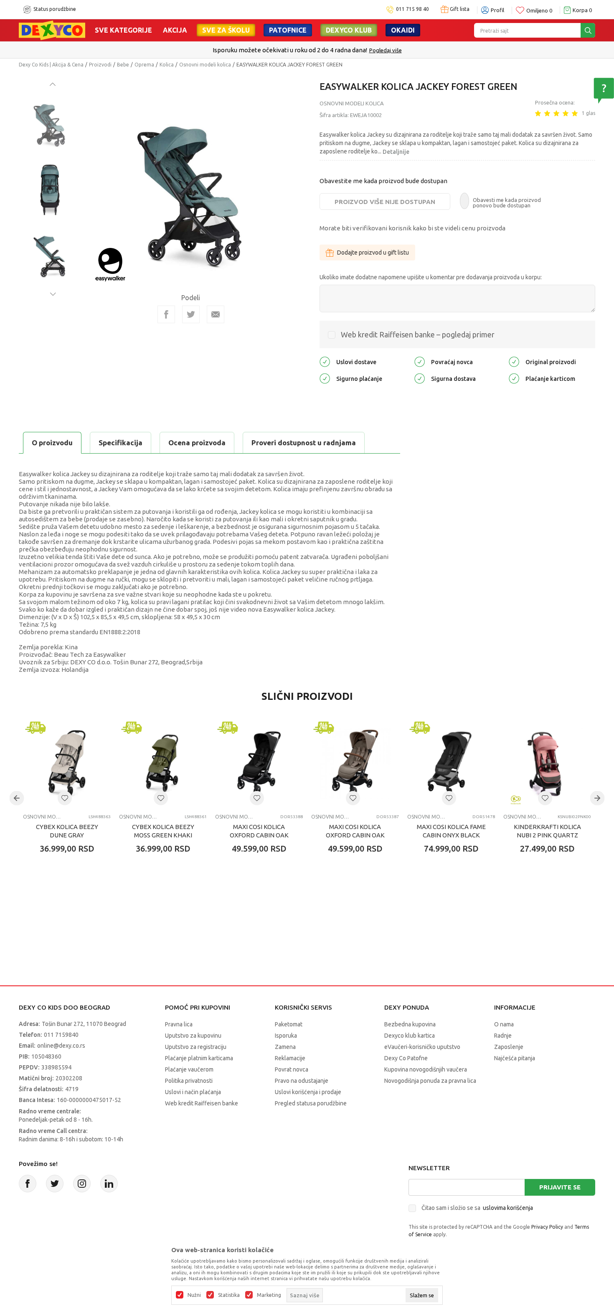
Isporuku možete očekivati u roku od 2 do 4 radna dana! (290, 50)
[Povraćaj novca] (419, 361)
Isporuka (286, 1035)
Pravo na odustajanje (301, 1080)
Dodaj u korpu (71, 897)
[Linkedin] (109, 1183)
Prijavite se (560, 1187)
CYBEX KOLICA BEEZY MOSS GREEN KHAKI (163, 831)
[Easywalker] (110, 264)
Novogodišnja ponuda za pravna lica (430, 1080)
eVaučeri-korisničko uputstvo (422, 1047)
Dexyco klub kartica (409, 1035)
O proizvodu (52, 443)
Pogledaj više (385, 50)
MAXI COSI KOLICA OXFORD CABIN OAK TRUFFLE (355, 835)
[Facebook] (166, 314)
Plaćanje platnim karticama (199, 1058)
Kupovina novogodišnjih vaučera (425, 1069)
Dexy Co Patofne (406, 1058)
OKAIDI (403, 30)
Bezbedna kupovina (410, 1024)
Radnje (503, 1035)
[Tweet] (191, 314)
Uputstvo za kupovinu (193, 1035)
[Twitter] (54, 1183)
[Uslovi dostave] (325, 361)
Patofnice (288, 30)
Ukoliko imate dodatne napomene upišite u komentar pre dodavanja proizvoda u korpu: (431, 277)
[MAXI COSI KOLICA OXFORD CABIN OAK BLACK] (258, 763)
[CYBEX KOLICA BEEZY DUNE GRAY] (66, 763)
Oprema (144, 64)
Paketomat (288, 1024)
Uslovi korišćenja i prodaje (308, 1092)
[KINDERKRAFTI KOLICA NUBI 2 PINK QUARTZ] (547, 763)
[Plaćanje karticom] (514, 378)
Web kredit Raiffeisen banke (201, 1103)
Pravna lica (179, 1024)
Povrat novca (291, 1069)
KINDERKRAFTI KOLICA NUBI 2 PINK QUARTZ (547, 831)
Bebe (123, 64)
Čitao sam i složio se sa (477, 1208)
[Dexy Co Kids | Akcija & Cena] (52, 29)
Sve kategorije (123, 30)
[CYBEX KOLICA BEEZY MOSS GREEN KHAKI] (162, 763)
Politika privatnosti (189, 1080)
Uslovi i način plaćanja (193, 1092)
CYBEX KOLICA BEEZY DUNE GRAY (67, 831)
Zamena (285, 1047)
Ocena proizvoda (197, 443)
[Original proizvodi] (514, 361)
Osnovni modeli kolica (205, 64)
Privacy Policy (547, 1227)
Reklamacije (290, 1058)
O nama (504, 1024)
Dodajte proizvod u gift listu (373, 252)
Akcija (175, 30)
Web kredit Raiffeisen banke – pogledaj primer (418, 334)
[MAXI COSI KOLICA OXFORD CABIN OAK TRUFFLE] (355, 763)
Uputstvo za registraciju (195, 1047)
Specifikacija (120, 443)
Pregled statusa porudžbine (311, 1103)
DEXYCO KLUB (349, 30)
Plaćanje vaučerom (189, 1069)
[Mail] (215, 314)
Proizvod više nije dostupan (385, 201)
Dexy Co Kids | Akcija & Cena (51, 64)
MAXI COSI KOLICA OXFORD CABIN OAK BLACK (259, 835)
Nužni (194, 1295)
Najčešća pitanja (514, 1058)
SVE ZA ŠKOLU (226, 30)
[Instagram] (82, 1183)
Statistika (229, 1295)
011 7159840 (61, 1034)
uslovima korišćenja (508, 1207)
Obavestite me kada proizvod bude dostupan (383, 180)
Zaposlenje (508, 1047)
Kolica (167, 64)
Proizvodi (100, 64)
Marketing (269, 1295)
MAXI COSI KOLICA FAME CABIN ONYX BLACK (451, 831)
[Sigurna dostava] (419, 378)
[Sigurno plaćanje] (325, 378)
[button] (65, 798)
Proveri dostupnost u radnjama (303, 443)
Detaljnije (396, 151)
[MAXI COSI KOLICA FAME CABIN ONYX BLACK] (451, 763)
